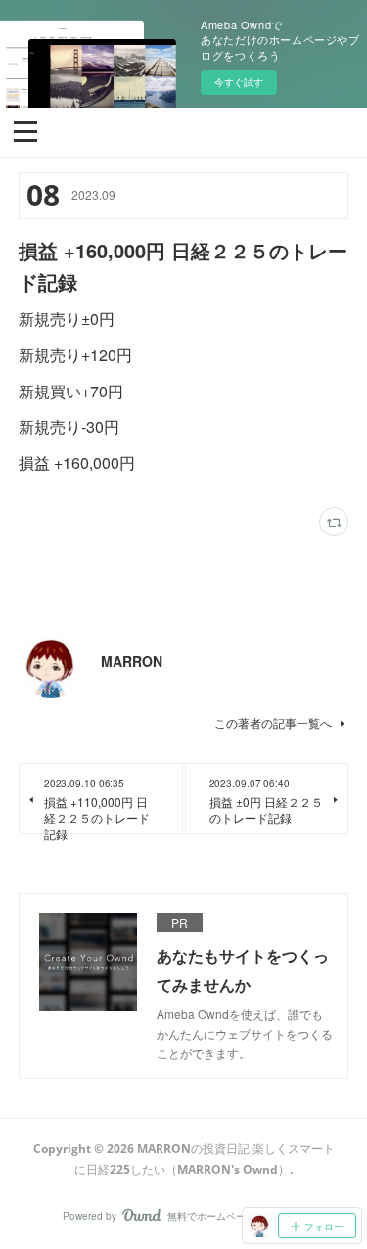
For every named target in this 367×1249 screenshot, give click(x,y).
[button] (25, 130)
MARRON (131, 661)
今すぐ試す (238, 82)
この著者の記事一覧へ (273, 723)
